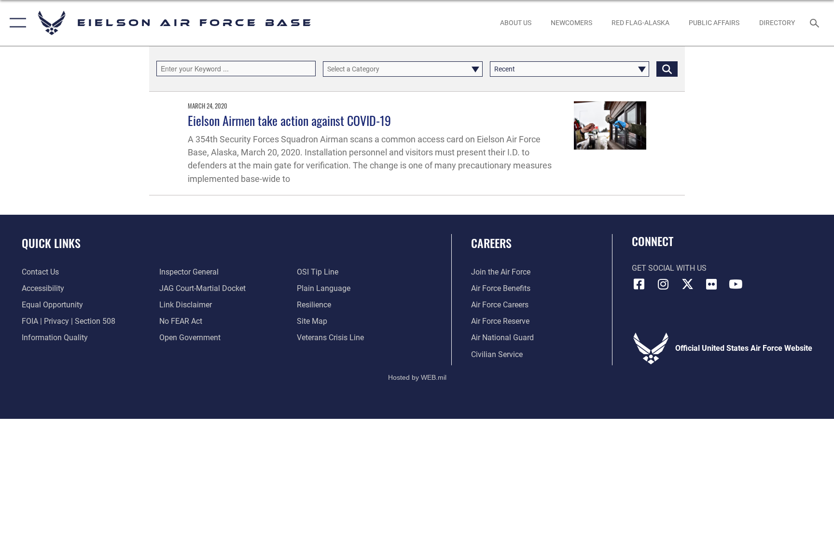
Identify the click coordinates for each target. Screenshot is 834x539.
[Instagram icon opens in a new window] (663, 284)
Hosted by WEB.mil (417, 377)
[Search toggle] (815, 23)
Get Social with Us (669, 268)
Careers (491, 242)
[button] (15, 23)
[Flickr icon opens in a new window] (711, 284)
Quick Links (51, 242)
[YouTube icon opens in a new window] (735, 284)
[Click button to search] (667, 69)
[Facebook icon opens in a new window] (639, 284)
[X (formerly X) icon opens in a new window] (687, 284)
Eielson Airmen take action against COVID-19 (289, 120)
